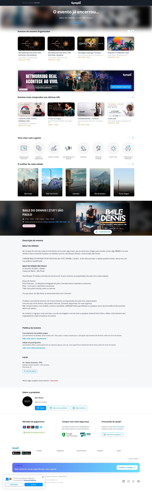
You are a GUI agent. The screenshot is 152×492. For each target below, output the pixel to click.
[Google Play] (26, 453)
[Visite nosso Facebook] (138, 481)
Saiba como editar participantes (33, 348)
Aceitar (33, 484)
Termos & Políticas (30, 480)
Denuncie (54, 381)
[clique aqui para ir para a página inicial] (76, 3)
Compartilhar (104, 232)
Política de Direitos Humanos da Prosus (46, 476)
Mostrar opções (133, 459)
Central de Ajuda (118, 427)
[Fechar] (43, 477)
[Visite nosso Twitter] (133, 481)
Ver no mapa (31, 371)
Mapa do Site (63, 476)
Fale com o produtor (60, 408)
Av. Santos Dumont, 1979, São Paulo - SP (55, 222)
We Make (37, 3)
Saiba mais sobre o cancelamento (34, 339)
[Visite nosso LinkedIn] (123, 481)
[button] (8, 479)
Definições (14, 484)
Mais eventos (80, 408)
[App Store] (16, 453)
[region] (24, 482)
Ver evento (76, 23)
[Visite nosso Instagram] (128, 481)
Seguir (42, 408)
